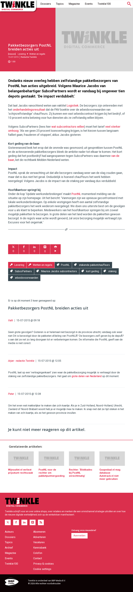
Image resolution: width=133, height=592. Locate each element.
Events (89, 3)
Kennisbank (39, 547)
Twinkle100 (104, 3)
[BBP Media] (15, 582)
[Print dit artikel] (55, 249)
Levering (22, 54)
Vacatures (39, 542)
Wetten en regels (37, 54)
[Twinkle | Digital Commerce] (18, 5)
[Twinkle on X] (8, 522)
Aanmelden (79, 535)
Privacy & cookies (43, 563)
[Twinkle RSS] (41, 522)
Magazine (74, 3)
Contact (37, 558)
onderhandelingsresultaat (29, 109)
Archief (9, 547)
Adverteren (39, 537)
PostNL (76, 194)
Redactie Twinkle (29, 57)
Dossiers (45, 3)
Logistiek (73, 105)
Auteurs (9, 531)
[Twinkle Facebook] (16, 522)
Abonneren (39, 531)
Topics (60, 3)
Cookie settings (42, 569)
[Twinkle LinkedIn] (24, 522)
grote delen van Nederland (87, 376)
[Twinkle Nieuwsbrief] (33, 522)
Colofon (37, 553)
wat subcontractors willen (67, 126)
